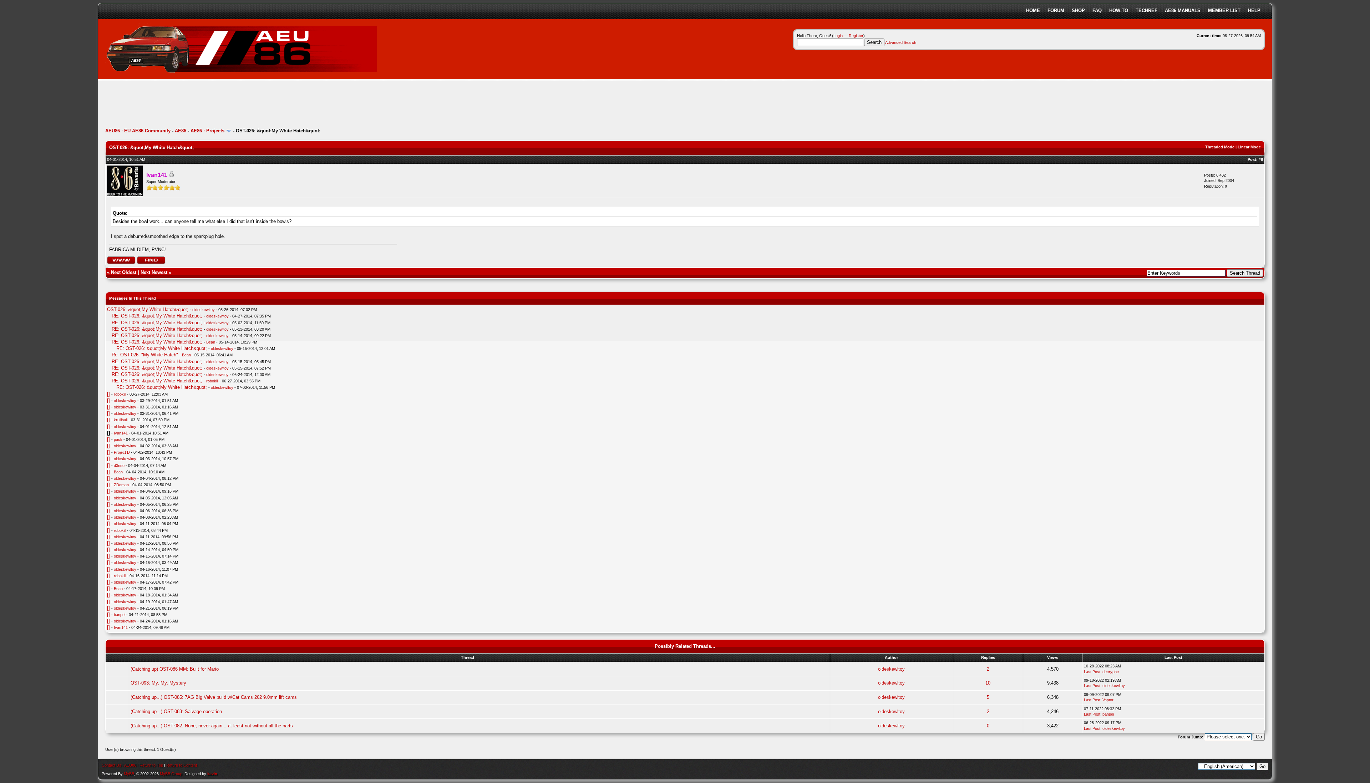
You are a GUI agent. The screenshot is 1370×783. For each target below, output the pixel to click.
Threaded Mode (1219, 147)
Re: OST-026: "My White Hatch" (145, 354)
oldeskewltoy (203, 309)
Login (838, 36)
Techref (1146, 10)
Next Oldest (123, 272)
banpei (119, 614)
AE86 (180, 130)
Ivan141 (121, 433)
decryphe (1110, 672)
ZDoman (121, 485)
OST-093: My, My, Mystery (158, 683)
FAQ (1097, 10)
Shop (1078, 10)
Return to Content (181, 765)
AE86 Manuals (1183, 10)
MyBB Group (171, 774)
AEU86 (130, 765)
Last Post (1092, 672)
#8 (1261, 159)
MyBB (129, 774)
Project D (122, 452)
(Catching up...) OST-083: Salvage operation (176, 711)
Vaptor (1107, 700)
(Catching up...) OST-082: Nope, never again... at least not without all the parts (212, 725)
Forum (1055, 10)
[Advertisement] (235, 105)
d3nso (119, 465)
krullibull (120, 420)
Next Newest (154, 272)
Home (1033, 10)
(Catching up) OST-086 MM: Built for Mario (175, 669)
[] (108, 394)
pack (118, 439)
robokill (212, 381)
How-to (1118, 10)
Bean (210, 342)
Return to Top (151, 765)
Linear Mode (1249, 147)
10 (987, 683)
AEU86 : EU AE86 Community (138, 130)
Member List (1224, 10)
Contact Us (111, 765)
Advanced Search (900, 42)
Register (856, 36)
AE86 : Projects (207, 130)
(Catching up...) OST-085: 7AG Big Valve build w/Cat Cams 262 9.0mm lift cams (214, 697)
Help (1254, 10)
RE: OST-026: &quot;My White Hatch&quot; (157, 316)
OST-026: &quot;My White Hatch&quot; (147, 309)
